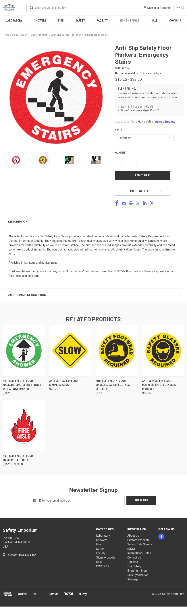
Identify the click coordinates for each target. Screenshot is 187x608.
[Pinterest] (151, 203)
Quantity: (121, 152)
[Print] (131, 203)
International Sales (139, 553)
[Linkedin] (144, 203)
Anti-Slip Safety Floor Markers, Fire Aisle (18, 458)
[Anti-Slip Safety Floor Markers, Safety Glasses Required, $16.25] (163, 350)
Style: (119, 130)
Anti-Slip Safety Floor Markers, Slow (64, 383)
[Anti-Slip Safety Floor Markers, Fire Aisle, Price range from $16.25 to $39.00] (23, 425)
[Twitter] (138, 203)
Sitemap (132, 579)
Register (165, 7)
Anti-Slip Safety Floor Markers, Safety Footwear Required (113, 385)
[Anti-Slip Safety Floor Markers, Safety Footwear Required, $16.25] (116, 350)
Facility (102, 20)
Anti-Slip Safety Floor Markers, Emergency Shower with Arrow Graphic (22, 385)
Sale (154, 20)
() (182, 7)
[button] (163, 121)
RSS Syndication (137, 575)
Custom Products (138, 540)
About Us (133, 535)
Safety (80, 20)
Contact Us (134, 557)
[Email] (124, 203)
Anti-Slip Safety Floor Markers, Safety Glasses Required (159, 385)
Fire (60, 20)
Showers (40, 20)
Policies (132, 562)
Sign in (151, 7)
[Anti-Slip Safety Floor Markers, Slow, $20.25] (70, 350)
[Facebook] (117, 203)
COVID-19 (175, 20)
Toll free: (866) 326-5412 (21, 555)
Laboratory (14, 20)
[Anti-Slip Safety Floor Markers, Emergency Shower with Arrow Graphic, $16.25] (23, 350)
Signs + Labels (129, 20)
